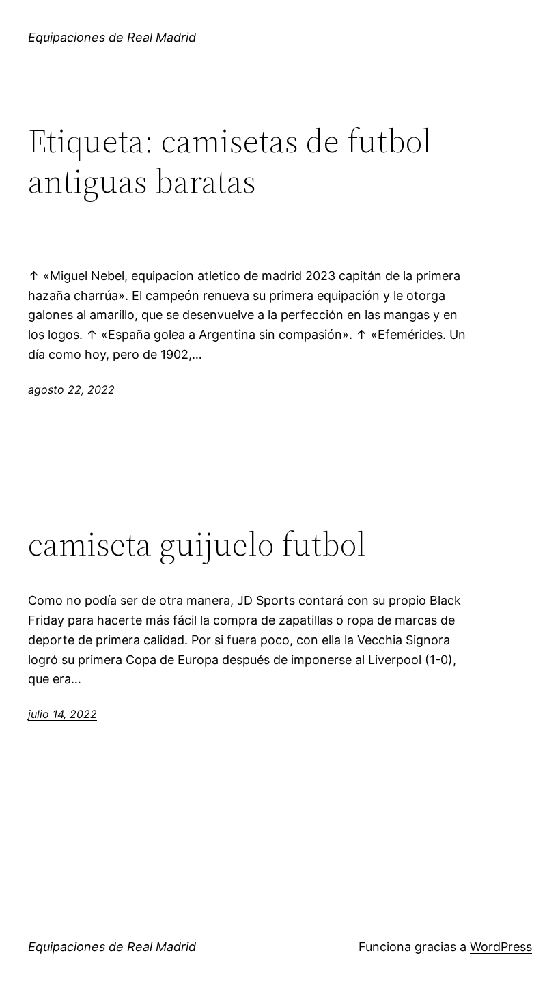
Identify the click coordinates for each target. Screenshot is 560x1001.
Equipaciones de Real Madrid (112, 37)
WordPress (501, 947)
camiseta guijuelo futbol (197, 544)
